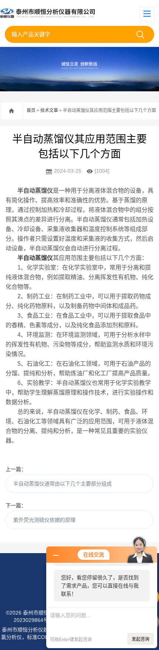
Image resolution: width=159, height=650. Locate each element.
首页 (31, 110)
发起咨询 (140, 639)
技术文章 (49, 110)
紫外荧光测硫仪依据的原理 (44, 520)
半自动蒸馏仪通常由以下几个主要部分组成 (62, 484)
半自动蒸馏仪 (35, 258)
